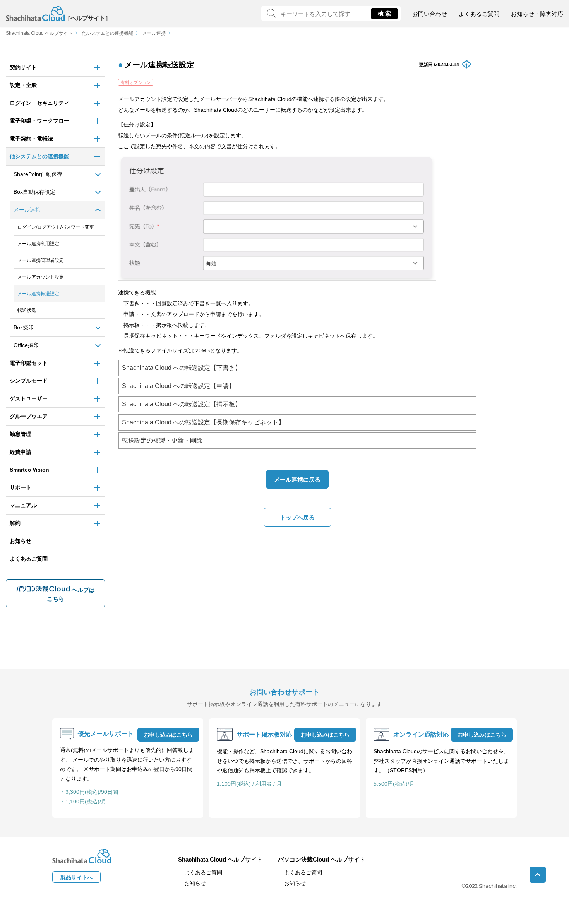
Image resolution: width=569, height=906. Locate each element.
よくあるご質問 (479, 14)
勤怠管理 (20, 434)
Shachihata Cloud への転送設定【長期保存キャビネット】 (203, 422)
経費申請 (20, 452)
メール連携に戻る (297, 479)
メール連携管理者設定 (40, 260)
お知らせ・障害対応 (537, 14)
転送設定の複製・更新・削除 (162, 440)
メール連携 (154, 33)
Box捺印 (24, 327)
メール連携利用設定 (38, 243)
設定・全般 (23, 85)
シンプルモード (29, 381)
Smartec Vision (29, 470)
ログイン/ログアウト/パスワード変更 (55, 227)
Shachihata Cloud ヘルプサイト (39, 33)
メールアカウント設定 (40, 277)
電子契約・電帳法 (31, 138)
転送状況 (26, 310)
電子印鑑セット (29, 363)
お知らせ (20, 541)
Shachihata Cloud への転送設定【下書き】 (181, 367)
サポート (20, 487)
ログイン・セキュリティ (39, 103)
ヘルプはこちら (71, 594)
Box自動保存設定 (34, 192)
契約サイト (23, 67)
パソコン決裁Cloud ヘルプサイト (321, 859)
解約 (15, 523)
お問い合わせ (429, 14)
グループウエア (29, 416)
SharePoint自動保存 (38, 174)
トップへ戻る (297, 517)
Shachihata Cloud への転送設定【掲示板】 (181, 404)
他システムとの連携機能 (107, 33)
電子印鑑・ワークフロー (39, 121)
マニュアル (23, 505)
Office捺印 (26, 345)
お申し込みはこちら (168, 735)
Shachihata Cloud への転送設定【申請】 (178, 386)
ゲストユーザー (29, 398)
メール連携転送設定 (38, 293)
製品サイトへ (76, 877)
